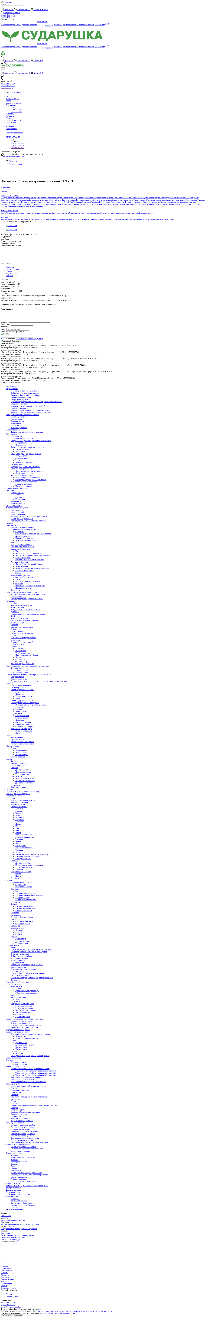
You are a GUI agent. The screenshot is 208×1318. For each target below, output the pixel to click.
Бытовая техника (69, 200)
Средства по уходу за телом (165, 198)
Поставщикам (6, 1271)
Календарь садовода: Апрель (13, 1220)
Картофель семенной (60, 213)
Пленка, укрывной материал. (20, 204)
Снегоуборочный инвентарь (15, 206)
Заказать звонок (7, 88)
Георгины (163, 219)
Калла (156, 219)
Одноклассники (15, 164)
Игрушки (80, 200)
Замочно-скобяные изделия (135, 200)
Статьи (4, 1286)
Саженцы (48, 213)
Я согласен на (23, 339)
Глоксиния (101, 219)
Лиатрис (14, 219)
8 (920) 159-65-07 (8, 17)
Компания (5, 1266)
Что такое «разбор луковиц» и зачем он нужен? (20, 1224)
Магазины (5, 1275)
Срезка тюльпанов (14, 198)
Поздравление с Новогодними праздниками (19, 1229)
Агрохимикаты (14, 202)
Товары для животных (134, 202)
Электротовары (146, 204)
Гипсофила (109, 219)
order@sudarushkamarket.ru (14, 156)
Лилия (151, 219)
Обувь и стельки (117, 200)
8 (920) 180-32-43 (8, 15)
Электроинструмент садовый (175, 200)
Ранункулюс (6, 219)
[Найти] (2, 7)
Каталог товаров (8, 1279)
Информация (6, 1284)
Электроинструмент (154, 200)
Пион (129, 219)
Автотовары (192, 200)
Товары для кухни (160, 204)
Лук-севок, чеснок (145, 213)
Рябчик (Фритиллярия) (27, 219)
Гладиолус (73, 219)
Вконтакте (13, 161)
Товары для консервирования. (120, 198)
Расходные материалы (36, 206)
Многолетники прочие (87, 219)
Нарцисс (40, 219)
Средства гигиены (132, 204)
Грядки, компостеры (151, 202)
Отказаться (18, 1316)
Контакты (5, 1277)
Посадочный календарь (10, 1239)
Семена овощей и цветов (111, 213)
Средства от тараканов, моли (101, 204)
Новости (4, 1273)
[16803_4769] (11, 226)
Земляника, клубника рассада (81, 213)
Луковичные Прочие (140, 219)
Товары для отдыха (141, 198)
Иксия (59, 219)
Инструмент (98, 200)
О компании (16, 109)
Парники (52, 204)
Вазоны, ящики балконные (78, 204)
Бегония (117, 219)
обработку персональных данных (29, 339)
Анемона (171, 219)
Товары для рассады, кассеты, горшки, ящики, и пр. (42, 202)
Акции (4, 1281)
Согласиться (6, 1316)
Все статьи (5, 1233)
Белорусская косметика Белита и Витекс (45, 200)
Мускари (47, 219)
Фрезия (124, 219)
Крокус (54, 219)
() (10, 271)
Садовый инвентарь (40, 204)
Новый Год (68, 202)
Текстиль (107, 200)
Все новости (6, 1216)
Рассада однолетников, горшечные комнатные (25, 213)
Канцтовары (61, 204)
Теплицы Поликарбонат (101, 202)
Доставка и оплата (8, 1288)
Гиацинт (65, 219)
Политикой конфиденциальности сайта (60, 1313)
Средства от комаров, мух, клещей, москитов (74, 198)
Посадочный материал (82, 202)
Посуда (4, 198)
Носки (151, 198)
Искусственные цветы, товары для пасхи (39, 198)
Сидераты (97, 213)
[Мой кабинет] (2, 58)
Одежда (26, 200)
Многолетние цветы (130, 213)
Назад (13, 107)
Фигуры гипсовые (100, 198)
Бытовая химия (119, 204)
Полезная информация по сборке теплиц (17, 1235)
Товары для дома (118, 202)
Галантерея (88, 200)
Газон (3, 213)
